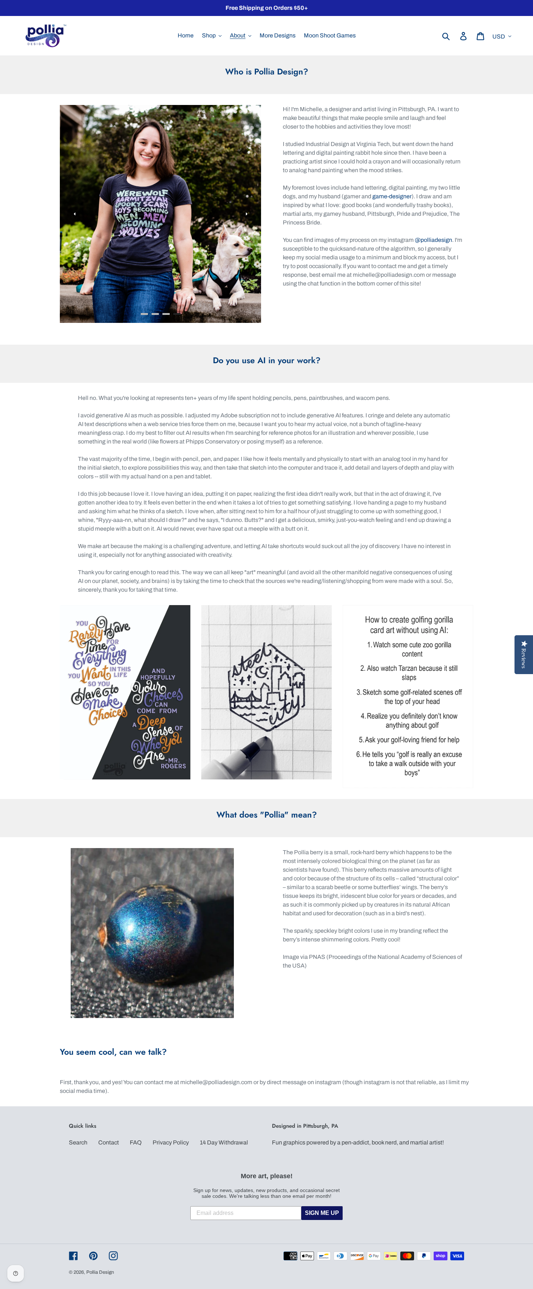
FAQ (136, 1142)
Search (78, 1142)
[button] (74, 214)
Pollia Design (100, 1272)
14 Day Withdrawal (224, 1142)
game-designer (392, 196)
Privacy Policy (171, 1142)
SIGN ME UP (322, 1213)
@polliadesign (433, 240)
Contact (108, 1142)
